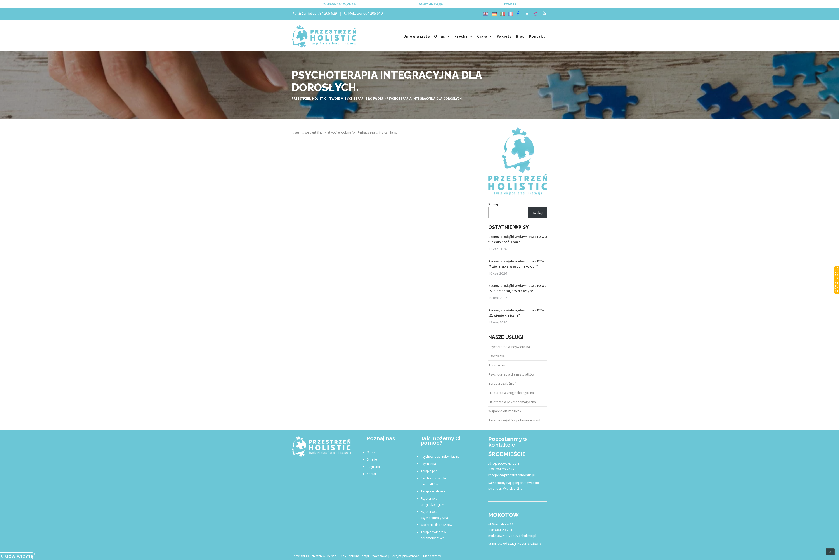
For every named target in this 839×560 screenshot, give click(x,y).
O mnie (372, 459)
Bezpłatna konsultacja (836, 280)
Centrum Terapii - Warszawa (367, 556)
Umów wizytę (17, 556)
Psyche (461, 36)
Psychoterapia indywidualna (509, 346)
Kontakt (537, 36)
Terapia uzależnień (502, 383)
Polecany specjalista (339, 4)
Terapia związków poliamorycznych (514, 420)
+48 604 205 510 (501, 530)
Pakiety (510, 4)
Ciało (482, 36)
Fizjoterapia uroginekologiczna (511, 392)
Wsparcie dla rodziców (505, 411)
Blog (520, 36)
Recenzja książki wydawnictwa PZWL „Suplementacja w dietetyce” (517, 288)
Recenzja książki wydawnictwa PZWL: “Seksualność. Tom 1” (517, 239)
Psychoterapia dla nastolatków (511, 374)
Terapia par (497, 365)
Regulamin (374, 466)
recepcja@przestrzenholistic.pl (511, 475)
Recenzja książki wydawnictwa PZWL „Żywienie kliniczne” (517, 312)
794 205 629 (327, 13)
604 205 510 (373, 13)
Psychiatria (496, 356)
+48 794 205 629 (501, 469)
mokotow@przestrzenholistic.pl (512, 535)
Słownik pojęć (431, 4)
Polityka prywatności (405, 556)
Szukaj (493, 204)
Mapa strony (432, 556)
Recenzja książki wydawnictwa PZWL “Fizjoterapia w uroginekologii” (517, 263)
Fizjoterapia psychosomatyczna (512, 402)
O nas (439, 36)
